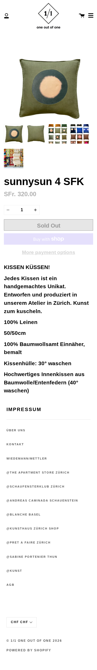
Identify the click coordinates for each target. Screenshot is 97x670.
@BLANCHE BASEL (23, 514)
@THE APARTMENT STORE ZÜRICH (38, 472)
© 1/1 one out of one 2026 (34, 640)
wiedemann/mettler (26, 458)
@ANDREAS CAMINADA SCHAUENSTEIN (42, 500)
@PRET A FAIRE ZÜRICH (28, 542)
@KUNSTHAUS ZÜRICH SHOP (32, 528)
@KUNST (14, 570)
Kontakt (15, 444)
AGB (10, 584)
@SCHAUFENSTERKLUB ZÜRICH (35, 486)
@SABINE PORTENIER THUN (31, 556)
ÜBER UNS (15, 430)
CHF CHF (19, 622)
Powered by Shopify (28, 650)
